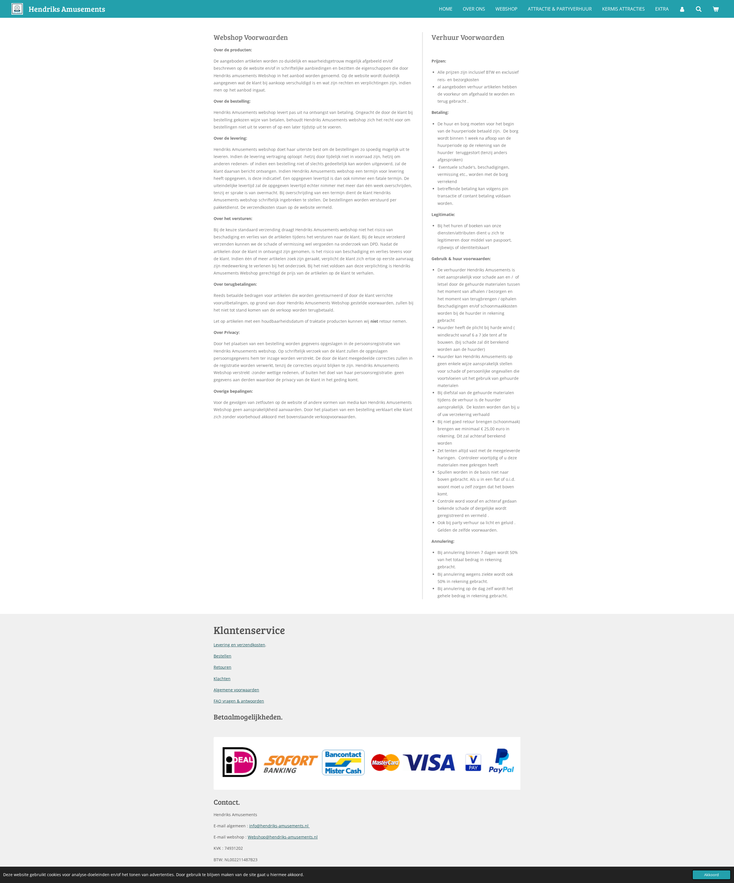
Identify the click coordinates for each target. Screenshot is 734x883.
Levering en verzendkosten (239, 644)
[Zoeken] (699, 9)
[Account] (682, 9)
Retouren (222, 667)
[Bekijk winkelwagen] (716, 9)
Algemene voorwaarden (236, 690)
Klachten (222, 678)
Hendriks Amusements (67, 9)
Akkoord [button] (711, 874)
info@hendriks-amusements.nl (279, 825)
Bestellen (222, 656)
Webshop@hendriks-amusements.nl (283, 837)
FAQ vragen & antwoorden (239, 701)
